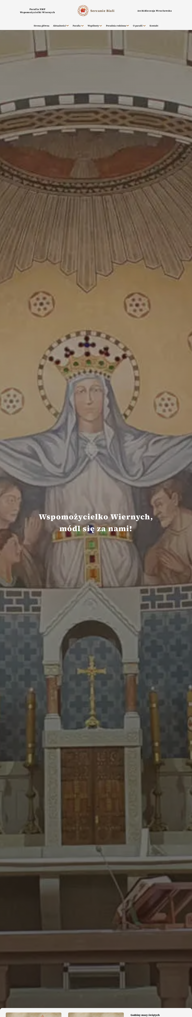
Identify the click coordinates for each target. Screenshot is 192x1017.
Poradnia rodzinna (116, 25)
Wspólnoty (93, 25)
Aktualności (59, 25)
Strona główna (41, 25)
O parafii (138, 25)
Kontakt (154, 25)
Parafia (77, 25)
